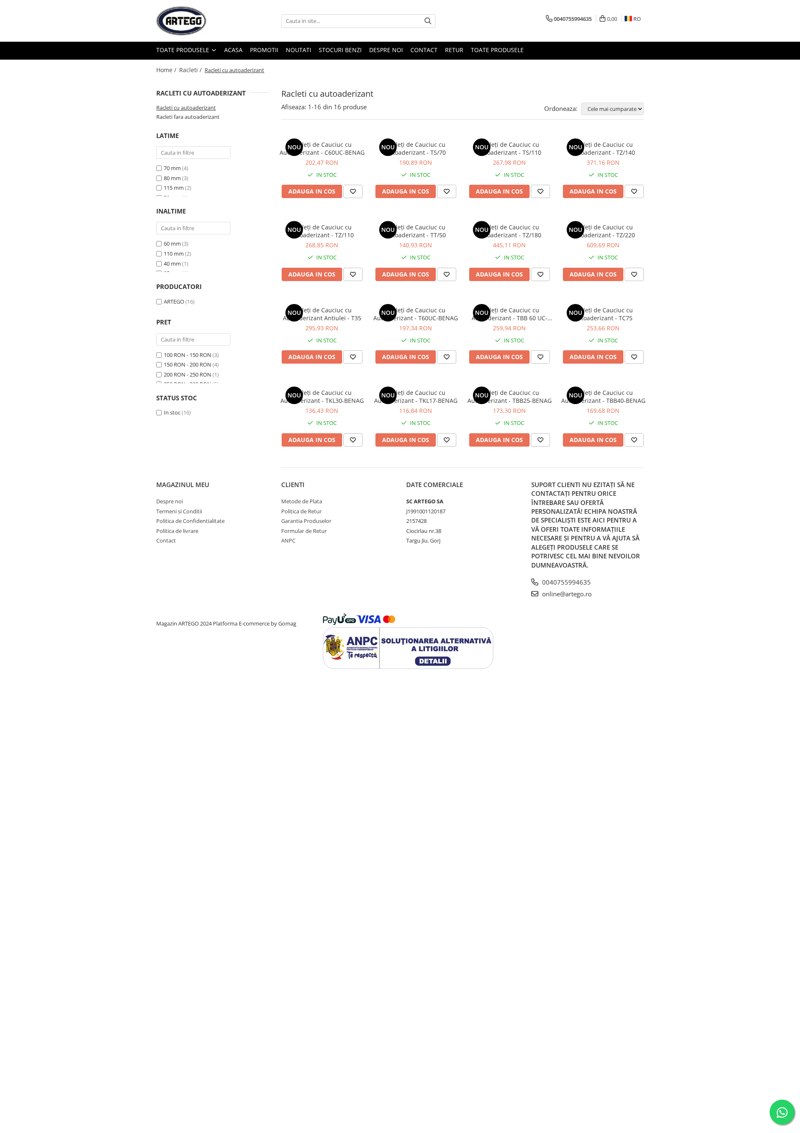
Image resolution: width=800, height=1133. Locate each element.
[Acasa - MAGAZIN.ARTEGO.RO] (198, 20)
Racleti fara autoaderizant (188, 117)
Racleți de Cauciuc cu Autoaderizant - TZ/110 (322, 231)
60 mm (173, 243)
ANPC (288, 540)
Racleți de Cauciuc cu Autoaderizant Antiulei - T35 (322, 314)
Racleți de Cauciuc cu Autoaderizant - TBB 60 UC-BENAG (510, 314)
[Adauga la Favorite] (352, 191)
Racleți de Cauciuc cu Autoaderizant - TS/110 (509, 148)
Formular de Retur (304, 531)
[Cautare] (427, 21)
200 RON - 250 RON (187, 374)
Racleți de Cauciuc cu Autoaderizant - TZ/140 (603, 148)
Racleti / (191, 70)
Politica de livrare (177, 531)
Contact (424, 50)
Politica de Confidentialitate (190, 521)
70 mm (172, 168)
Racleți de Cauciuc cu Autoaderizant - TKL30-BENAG (322, 396)
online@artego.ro (566, 594)
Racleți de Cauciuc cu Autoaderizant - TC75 (603, 314)
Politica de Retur (301, 511)
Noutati (298, 50)
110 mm (174, 253)
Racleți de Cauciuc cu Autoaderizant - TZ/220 (603, 231)
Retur (454, 50)
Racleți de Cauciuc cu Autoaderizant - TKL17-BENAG (416, 396)
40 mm (173, 263)
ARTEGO (174, 301)
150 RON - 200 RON (187, 364)
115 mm (174, 187)
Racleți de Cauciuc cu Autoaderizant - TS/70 (415, 148)
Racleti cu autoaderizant (186, 107)
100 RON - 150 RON (187, 355)
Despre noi (386, 50)
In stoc (172, 412)
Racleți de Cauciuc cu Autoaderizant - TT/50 (415, 231)
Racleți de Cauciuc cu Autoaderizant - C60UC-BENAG (322, 148)
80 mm (172, 178)
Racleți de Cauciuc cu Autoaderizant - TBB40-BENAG (603, 396)
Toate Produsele (183, 50)
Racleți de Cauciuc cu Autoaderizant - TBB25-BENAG (510, 396)
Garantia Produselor (306, 521)
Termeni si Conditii (179, 511)
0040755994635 (565, 582)
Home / (167, 70)
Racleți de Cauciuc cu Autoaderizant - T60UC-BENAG (415, 314)
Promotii (264, 50)
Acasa (233, 50)
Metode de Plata (301, 501)
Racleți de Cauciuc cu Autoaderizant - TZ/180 (509, 231)
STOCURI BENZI (340, 50)
